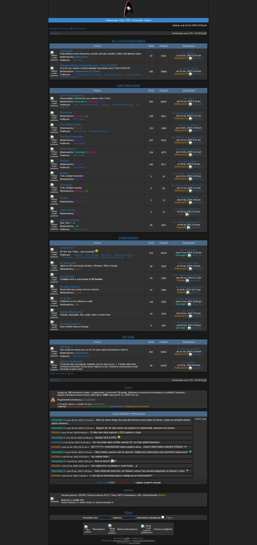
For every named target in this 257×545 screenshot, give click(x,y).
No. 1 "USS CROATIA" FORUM (128, 41)
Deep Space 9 (68, 148)
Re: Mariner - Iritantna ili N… (188, 209)
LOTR (130, 257)
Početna (54, 33)
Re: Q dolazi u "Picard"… (188, 197)
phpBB (126, 538)
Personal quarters (70, 324)
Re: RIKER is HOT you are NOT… (189, 137)
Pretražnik (138, 20)
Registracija (111, 20)
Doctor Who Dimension (86, 257)
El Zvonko (95, 71)
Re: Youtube (189, 310)
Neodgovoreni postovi (60, 28)
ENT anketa (79, 119)
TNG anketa (79, 143)
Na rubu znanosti (69, 286)
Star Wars (106, 255)
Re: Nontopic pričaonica (188, 349)
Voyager (64, 160)
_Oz (86, 116)
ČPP (128, 20)
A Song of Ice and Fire (112, 257)
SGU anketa (91, 255)
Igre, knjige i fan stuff (122, 104)
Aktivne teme (78, 28)
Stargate (77, 255)
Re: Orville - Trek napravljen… (189, 173)
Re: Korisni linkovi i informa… (188, 275)
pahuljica (92, 101)
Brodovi (105, 104)
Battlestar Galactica (124, 255)
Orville (63, 173)
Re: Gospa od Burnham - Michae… (188, 185)
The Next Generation (72, 136)
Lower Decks (67, 210)
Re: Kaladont (189, 362)
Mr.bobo (181, 280)
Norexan (181, 292)
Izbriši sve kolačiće (59, 373)
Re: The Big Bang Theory (188, 299)
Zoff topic (65, 347)
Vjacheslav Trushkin (121, 541)
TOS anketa (79, 131)
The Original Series (71, 124)
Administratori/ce (76, 406)
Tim (72, 373)
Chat (122, 20)
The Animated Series (99, 131)
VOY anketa (79, 167)
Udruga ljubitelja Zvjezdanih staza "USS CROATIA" (89, 65)
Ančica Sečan (134, 543)
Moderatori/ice (82, 57)
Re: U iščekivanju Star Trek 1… (188, 222)
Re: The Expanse (188, 250)
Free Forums (138, 541)
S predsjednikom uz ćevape (87, 74)
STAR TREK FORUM (128, 85)
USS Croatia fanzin (113, 74)
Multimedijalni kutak (71, 312)
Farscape (67, 257)
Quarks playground (71, 361)
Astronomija (67, 276)
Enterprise (66, 112)
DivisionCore (149, 541)
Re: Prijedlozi (188, 53)
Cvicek (78, 128)
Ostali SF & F (67, 248)
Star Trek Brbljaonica (72, 95)
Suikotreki (181, 227)
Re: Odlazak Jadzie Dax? (188, 149)
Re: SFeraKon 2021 (188, 263)
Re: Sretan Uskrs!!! (188, 68)
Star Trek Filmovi (69, 220)
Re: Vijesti (189, 98)
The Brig (77, 60)
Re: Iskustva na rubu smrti (189, 287)
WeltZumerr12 (181, 58)
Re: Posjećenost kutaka (188, 322)
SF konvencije (68, 263)
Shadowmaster (82, 71)
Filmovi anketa (80, 229)
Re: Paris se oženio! (189, 161)
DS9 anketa (79, 155)
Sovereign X (81, 101)
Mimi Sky (101, 101)
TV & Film (65, 298)
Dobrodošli (66, 51)
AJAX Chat (102, 482)
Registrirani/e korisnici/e (137, 406)
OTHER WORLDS (128, 238)
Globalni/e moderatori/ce (97, 406)
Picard (63, 198)
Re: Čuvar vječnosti (188, 125)
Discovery (66, 185)
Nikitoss (162, 495)
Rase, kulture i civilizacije (85, 104)
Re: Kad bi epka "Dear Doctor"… (189, 113)
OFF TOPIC (128, 337)
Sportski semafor (81, 356)
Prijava (148, 20)
